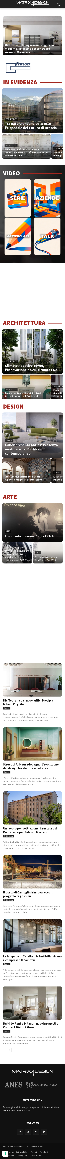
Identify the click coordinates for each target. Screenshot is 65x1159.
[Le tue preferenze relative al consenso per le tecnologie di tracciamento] (5, 1154)
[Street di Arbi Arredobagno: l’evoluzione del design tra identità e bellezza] (32, 742)
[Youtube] (36, 1132)
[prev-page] (5, 1050)
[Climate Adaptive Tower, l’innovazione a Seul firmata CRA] (32, 351)
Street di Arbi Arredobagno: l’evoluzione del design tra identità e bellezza (31, 766)
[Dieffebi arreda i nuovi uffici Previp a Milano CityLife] (32, 678)
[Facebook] (20, 1132)
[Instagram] (28, 1132)
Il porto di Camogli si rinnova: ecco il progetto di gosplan (27, 894)
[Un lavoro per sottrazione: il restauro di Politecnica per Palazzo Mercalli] (32, 806)
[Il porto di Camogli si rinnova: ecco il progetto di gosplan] (32, 870)
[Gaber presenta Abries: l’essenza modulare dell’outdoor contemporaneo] (32, 435)
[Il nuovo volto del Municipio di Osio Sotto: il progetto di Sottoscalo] (26, 387)
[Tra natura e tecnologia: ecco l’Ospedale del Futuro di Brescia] (32, 110)
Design (9, 440)
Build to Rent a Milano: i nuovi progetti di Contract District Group (31, 1025)
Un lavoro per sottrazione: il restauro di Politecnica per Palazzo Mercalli (30, 830)
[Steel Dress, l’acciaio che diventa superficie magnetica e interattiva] (26, 470)
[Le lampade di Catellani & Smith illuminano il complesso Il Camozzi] (32, 934)
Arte (8, 531)
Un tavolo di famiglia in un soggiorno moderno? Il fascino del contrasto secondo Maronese (29, 48)
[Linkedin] (44, 1132)
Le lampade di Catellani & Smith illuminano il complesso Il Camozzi (32, 958)
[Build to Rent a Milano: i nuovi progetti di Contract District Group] (32, 1001)
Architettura (11, 119)
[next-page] (10, 1050)
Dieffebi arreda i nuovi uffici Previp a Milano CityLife (28, 702)
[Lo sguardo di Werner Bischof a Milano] (32, 522)
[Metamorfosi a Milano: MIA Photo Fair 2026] (48, 552)
